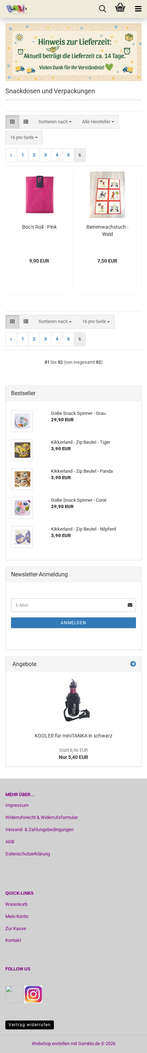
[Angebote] (133, 664)
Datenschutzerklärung (27, 853)
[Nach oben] (127, 1042)
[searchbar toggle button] (102, 9)
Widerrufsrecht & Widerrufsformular (41, 817)
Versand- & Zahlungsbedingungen (39, 829)
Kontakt (13, 940)
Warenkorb (16, 904)
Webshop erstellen (51, 1043)
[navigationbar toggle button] (138, 9)
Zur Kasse (15, 928)
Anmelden (73, 622)
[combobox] (55, 122)
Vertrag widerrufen (30, 1024)
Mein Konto (16, 916)
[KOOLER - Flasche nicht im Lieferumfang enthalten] (73, 700)
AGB (9, 841)
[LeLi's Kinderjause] (15, 9)
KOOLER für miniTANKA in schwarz (73, 736)
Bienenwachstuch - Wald (107, 230)
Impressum (17, 805)
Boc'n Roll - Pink (39, 227)
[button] (12, 122)
